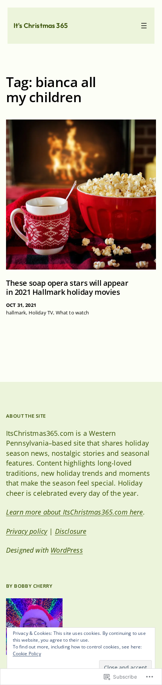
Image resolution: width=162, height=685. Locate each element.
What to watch (72, 312)
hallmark (16, 312)
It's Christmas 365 (41, 25)
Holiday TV (41, 312)
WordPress (66, 550)
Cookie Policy (27, 653)
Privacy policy (26, 531)
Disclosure (71, 531)
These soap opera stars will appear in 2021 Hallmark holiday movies (67, 288)
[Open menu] (143, 25)
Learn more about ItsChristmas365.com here (74, 511)
